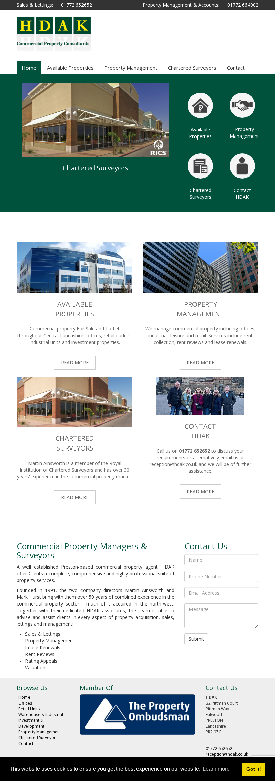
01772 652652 (76, 5)
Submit (196, 639)
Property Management (130, 67)
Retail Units (29, 709)
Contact (236, 67)
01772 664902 (242, 5)
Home (29, 67)
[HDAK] (54, 34)
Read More (75, 362)
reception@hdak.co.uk (173, 464)
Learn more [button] (216, 769)
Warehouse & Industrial (40, 714)
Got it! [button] (253, 769)
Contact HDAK (242, 193)
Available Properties (70, 67)
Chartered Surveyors (192, 67)
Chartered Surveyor (37, 737)
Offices (25, 703)
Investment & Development (31, 723)
